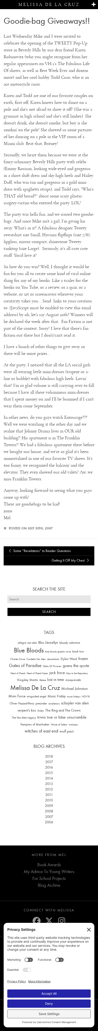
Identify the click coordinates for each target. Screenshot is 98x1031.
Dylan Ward (69, 659)
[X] (49, 921)
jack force (57, 672)
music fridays (73, 696)
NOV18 (86, 696)
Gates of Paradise (25, 665)
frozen (83, 658)
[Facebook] (37, 921)
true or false (56, 717)
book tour (78, 651)
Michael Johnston (74, 688)
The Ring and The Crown (63, 710)
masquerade (73, 680)
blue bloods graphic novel (58, 651)
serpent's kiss (27, 710)
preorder (41, 703)
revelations (54, 703)
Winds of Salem (59, 724)
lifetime (42, 680)
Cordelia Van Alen (36, 659)
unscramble (76, 717)
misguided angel (36, 696)
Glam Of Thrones (52, 666)
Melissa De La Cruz (35, 687)
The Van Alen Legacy (24, 717)
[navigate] (93, 4)
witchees (73, 724)
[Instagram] (62, 921)
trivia (41, 717)
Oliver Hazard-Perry (22, 703)
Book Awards (49, 864)
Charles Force (17, 659)
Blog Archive (49, 885)
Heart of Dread (17, 673)
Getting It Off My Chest (68, 560)
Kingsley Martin (27, 680)
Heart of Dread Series (37, 673)
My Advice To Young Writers (49, 871)
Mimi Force (17, 696)
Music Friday (57, 696)
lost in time (55, 679)
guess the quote (76, 665)
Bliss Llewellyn (48, 643)
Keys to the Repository (77, 673)
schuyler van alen (75, 703)
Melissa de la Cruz (49, 4)
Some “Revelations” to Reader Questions (41, 551)
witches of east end (41, 731)
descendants (53, 659)
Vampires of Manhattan (34, 724)
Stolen (40, 710)
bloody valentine (69, 642)
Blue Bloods (29, 650)
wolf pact (66, 731)
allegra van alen (27, 642)
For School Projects (49, 878)
